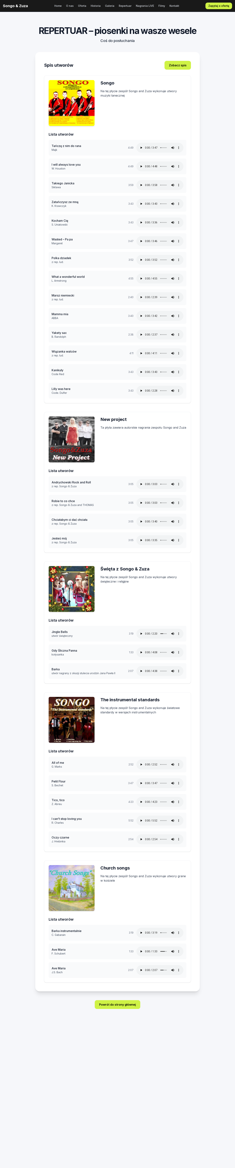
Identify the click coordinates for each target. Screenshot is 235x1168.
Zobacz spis (178, 65)
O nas (70, 5)
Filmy (161, 5)
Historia (96, 5)
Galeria (109, 5)
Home (58, 5)
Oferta (82, 5)
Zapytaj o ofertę (218, 5)
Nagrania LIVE (145, 5)
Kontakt (174, 5)
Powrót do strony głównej (117, 1004)
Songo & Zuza (15, 6)
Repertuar (125, 5)
